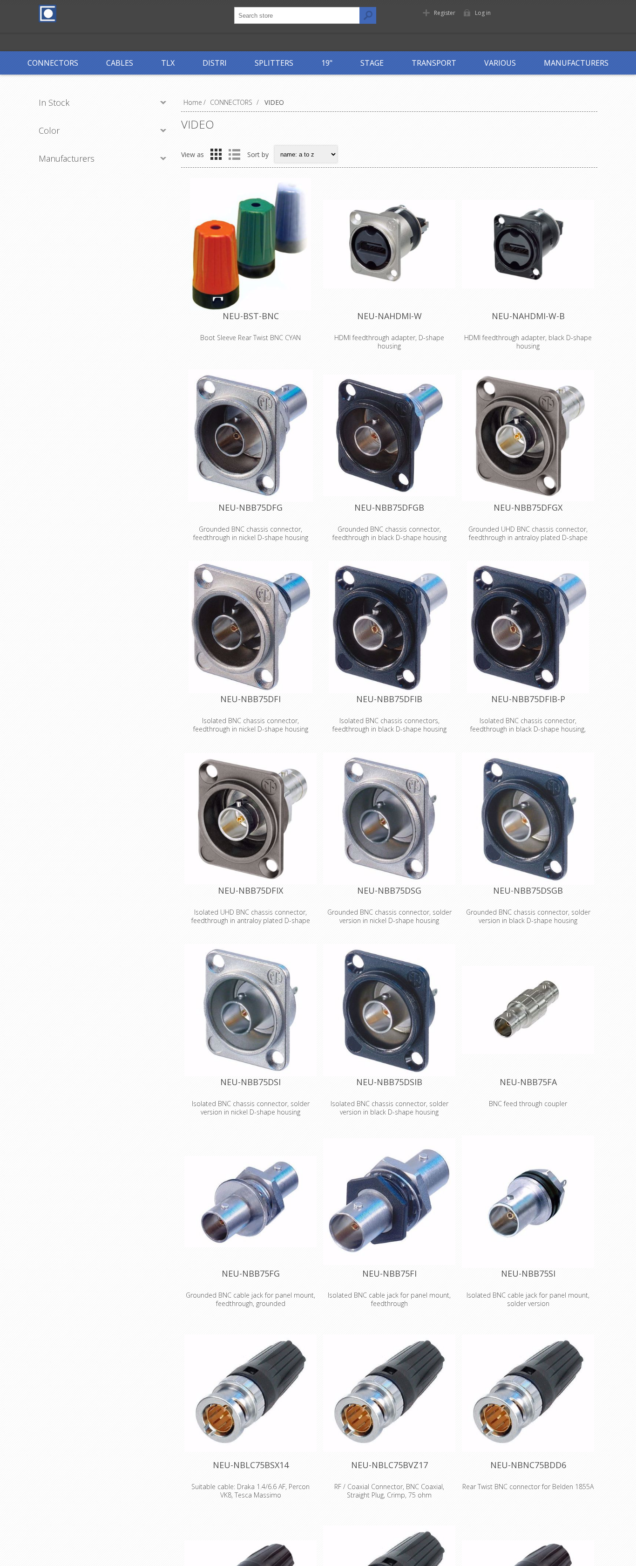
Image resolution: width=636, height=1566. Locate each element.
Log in (483, 13)
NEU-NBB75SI (528, 1273)
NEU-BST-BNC (251, 315)
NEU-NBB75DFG (250, 507)
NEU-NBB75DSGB (528, 890)
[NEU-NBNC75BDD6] (528, 1393)
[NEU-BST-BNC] (250, 244)
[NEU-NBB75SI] (528, 1201)
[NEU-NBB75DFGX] (528, 435)
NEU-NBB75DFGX (528, 507)
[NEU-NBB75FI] (389, 1201)
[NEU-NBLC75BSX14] (250, 1393)
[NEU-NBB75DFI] (250, 627)
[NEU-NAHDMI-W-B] (528, 244)
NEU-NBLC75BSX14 (251, 1464)
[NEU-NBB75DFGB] (389, 435)
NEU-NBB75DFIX (250, 890)
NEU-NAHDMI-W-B (528, 315)
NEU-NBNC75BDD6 (528, 1464)
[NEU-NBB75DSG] (389, 818)
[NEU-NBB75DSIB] (389, 1010)
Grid (216, 154)
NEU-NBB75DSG (389, 890)
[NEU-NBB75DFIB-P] (528, 627)
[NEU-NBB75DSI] (250, 1010)
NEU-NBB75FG (251, 1273)
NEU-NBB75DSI (250, 1081)
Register (444, 13)
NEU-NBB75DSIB (389, 1081)
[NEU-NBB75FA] (528, 1010)
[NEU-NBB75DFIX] (250, 818)
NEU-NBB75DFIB (389, 698)
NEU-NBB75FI (389, 1273)
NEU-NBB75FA (528, 1081)
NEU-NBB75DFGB (389, 507)
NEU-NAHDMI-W (389, 315)
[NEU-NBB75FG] (250, 1201)
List (234, 154)
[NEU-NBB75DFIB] (389, 627)
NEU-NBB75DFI (250, 698)
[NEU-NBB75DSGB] (528, 818)
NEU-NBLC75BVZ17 (389, 1464)
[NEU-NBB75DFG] (250, 435)
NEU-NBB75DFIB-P (528, 698)
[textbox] (297, 15)
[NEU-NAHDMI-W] (389, 244)
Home (192, 102)
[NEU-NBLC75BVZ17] (389, 1393)
